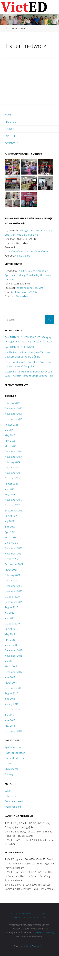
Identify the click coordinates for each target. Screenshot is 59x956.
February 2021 (12, 575)
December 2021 (13, 548)
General (9, 763)
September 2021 (14, 564)
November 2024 (13, 456)
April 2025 (10, 440)
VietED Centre (22, 255)
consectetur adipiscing (43, 932)
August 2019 (11, 628)
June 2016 (10, 698)
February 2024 (12, 462)
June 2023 (10, 489)
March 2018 (11, 666)
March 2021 (11, 569)
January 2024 (11, 467)
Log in (8, 790)
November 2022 (13, 499)
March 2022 (11, 537)
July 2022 (9, 521)
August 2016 (11, 693)
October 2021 (12, 558)
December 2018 (13, 650)
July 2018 (9, 661)
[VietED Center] (24, 6)
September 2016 (14, 688)
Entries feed (11, 796)
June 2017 (10, 677)
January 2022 (11, 542)
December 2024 (13, 451)
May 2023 (10, 494)
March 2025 (11, 446)
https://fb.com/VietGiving (30, 287)
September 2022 (14, 510)
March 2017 (11, 682)
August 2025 (11, 424)
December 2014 (13, 731)
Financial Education (15, 752)
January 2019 (11, 645)
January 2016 (11, 704)
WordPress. (39, 946)
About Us (10, 121)
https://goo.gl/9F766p (26, 292)
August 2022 (11, 515)
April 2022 (10, 532)
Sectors (9, 128)
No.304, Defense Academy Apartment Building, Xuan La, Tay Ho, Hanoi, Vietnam (28, 275)
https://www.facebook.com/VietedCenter (27, 251)
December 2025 (13, 408)
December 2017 (13, 671)
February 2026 (12, 403)
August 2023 (11, 483)
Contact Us (12, 143)
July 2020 (9, 612)
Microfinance (12, 768)
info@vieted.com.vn (22, 296)
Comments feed (14, 801)
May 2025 (10, 435)
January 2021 (11, 580)
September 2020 (14, 602)
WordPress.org (13, 806)
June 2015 (10, 720)
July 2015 (9, 714)
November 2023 (13, 472)
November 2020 (13, 591)
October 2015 (12, 709)
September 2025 (14, 419)
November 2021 (13, 553)
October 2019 (12, 623)
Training (9, 774)
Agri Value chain (13, 747)
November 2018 (13, 655)
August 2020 (11, 607)
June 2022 (10, 526)
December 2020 (13, 585)
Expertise (10, 136)
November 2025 (13, 413)
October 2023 (12, 478)
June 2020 (10, 618)
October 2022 (12, 505)
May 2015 (10, 725)
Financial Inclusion (14, 758)
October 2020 (12, 596)
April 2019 (10, 639)
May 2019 (10, 634)
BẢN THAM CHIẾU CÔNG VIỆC (20, 347)
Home (8, 114)
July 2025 (9, 430)
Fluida (28, 946)
